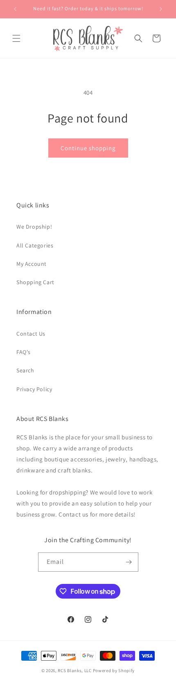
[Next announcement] (161, 9)
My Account (31, 263)
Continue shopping (88, 148)
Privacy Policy (34, 389)
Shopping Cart (35, 282)
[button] (16, 38)
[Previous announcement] (15, 9)
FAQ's (23, 352)
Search (25, 370)
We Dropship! (34, 226)
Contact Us (30, 333)
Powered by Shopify (114, 670)
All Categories (34, 245)
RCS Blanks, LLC (75, 670)
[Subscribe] (129, 562)
